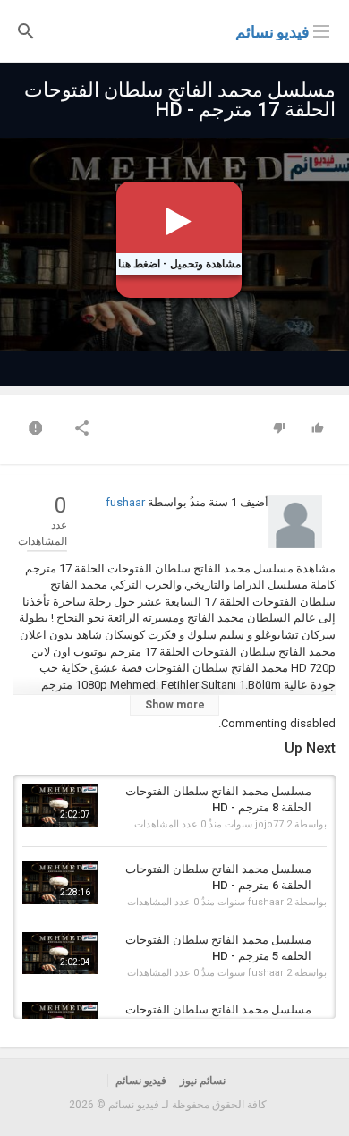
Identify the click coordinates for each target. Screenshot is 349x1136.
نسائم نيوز (203, 1080)
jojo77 (269, 824)
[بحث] (26, 30)
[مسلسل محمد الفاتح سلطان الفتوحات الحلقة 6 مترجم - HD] (60, 882)
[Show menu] (321, 29)
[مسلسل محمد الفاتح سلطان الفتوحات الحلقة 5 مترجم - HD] (60, 953)
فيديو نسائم (272, 31)
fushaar (125, 502)
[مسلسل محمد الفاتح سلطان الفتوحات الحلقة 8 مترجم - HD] (60, 805)
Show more (175, 705)
